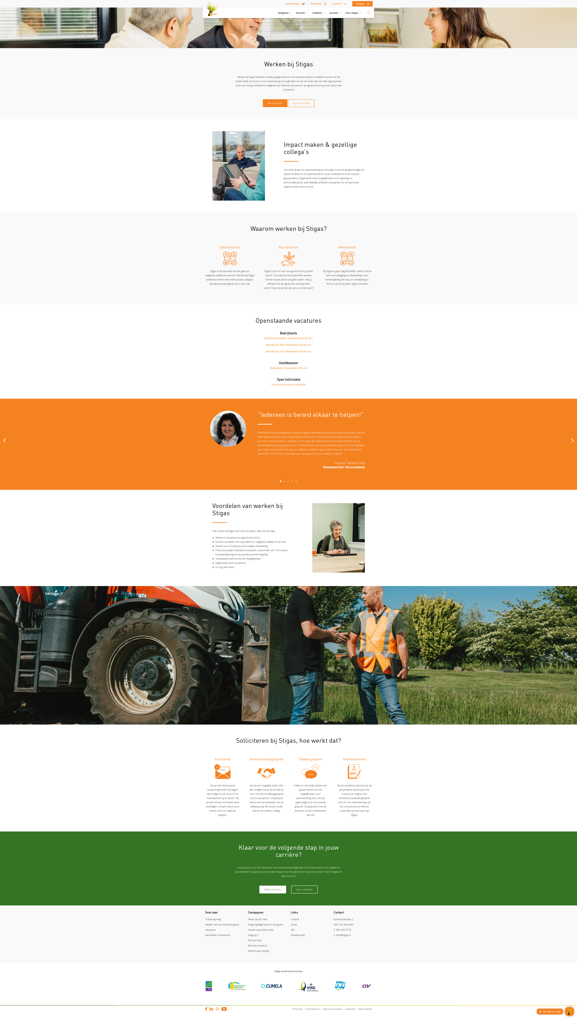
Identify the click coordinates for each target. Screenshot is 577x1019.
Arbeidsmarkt (298, 935)
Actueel (334, 12)
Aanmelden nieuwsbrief (217, 935)
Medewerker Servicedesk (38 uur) (288, 368)
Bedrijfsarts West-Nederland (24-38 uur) (288, 344)
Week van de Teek (257, 919)
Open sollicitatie (301, 103)
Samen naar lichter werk (261, 929)
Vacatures (210, 929)
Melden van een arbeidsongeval (222, 924)
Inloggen (360, 4)
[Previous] (5, 440)
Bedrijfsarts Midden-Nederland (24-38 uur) (288, 338)
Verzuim (300, 12)
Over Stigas (351, 12)
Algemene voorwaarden (332, 1009)
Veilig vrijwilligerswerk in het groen (265, 924)
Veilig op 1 (253, 935)
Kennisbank (316, 3)
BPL (293, 929)
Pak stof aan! (255, 940)
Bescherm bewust (257, 945)
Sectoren (337, 3)
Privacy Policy (297, 1009)
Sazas (294, 924)
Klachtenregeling (365, 1009)
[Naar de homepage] (213, 13)
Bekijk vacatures (272, 889)
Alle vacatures (275, 103)
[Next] (572, 440)
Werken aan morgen (259, 951)
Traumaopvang (213, 919)
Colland (295, 919)
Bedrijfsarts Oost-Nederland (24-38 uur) (288, 351)
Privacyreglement (313, 1009)
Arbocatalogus (292, 3)
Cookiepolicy (350, 1009)
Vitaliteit (317, 12)
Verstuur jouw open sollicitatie (288, 384)
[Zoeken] (368, 12)
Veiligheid (283, 12)
